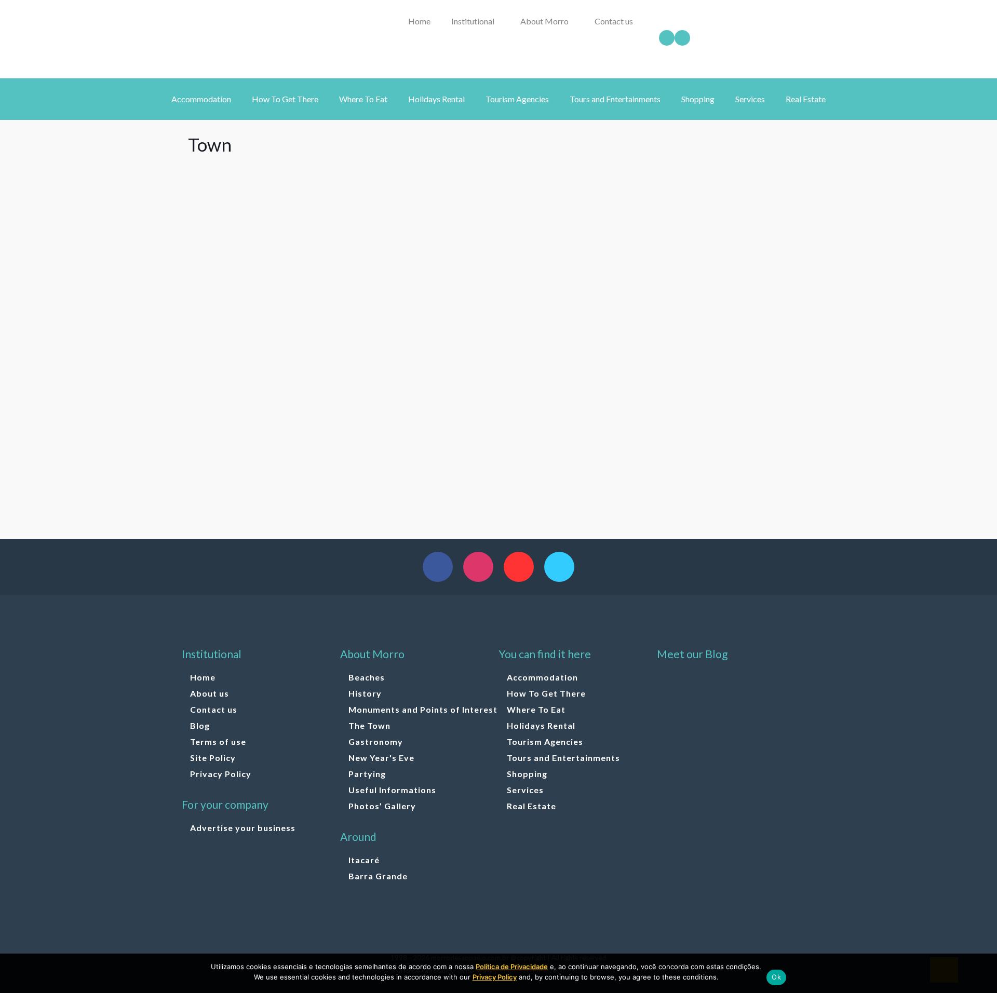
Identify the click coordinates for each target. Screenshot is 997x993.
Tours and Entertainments (563, 758)
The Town (369, 725)
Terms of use (218, 741)
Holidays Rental (541, 725)
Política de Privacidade (512, 966)
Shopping (527, 774)
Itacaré (364, 860)
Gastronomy (375, 741)
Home (202, 677)
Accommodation (542, 677)
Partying (367, 774)
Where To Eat (536, 709)
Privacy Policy (220, 774)
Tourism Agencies (545, 741)
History (365, 693)
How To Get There (546, 693)
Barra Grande (378, 876)
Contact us (213, 709)
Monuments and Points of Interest (422, 709)
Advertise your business (242, 828)
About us (209, 693)
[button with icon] (438, 567)
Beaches (366, 677)
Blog (200, 725)
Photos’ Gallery (382, 806)
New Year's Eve (381, 758)
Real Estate (531, 806)
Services (525, 790)
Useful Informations (392, 790)
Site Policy (213, 758)
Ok (776, 977)
